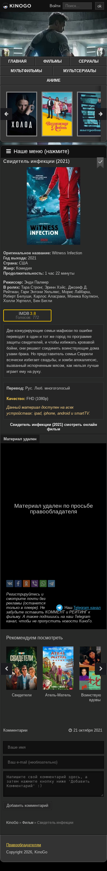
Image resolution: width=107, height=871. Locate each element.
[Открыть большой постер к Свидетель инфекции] (53, 206)
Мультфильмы (26, 71)
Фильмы (52, 61)
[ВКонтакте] (9, 583)
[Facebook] (18, 583)
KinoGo (12, 823)
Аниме (54, 80)
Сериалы (89, 61)
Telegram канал (87, 607)
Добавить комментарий (27, 805)
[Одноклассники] (26, 583)
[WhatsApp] (43, 583)
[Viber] (34, 583)
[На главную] (16, 6)
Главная (17, 61)
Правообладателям (23, 845)
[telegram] (51, 583)
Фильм (27, 823)
